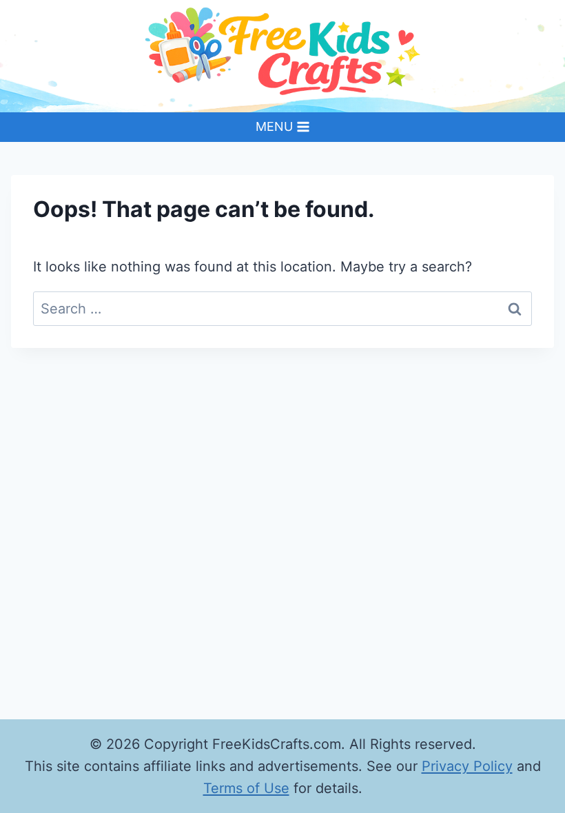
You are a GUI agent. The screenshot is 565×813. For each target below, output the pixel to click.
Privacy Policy (467, 766)
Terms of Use (246, 788)
